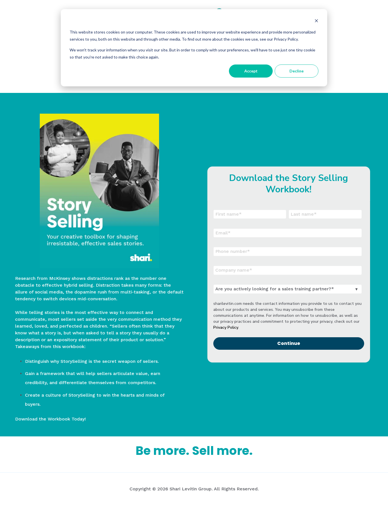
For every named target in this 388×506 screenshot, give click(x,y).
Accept (251, 70)
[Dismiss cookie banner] (316, 21)
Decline (296, 70)
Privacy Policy (225, 327)
